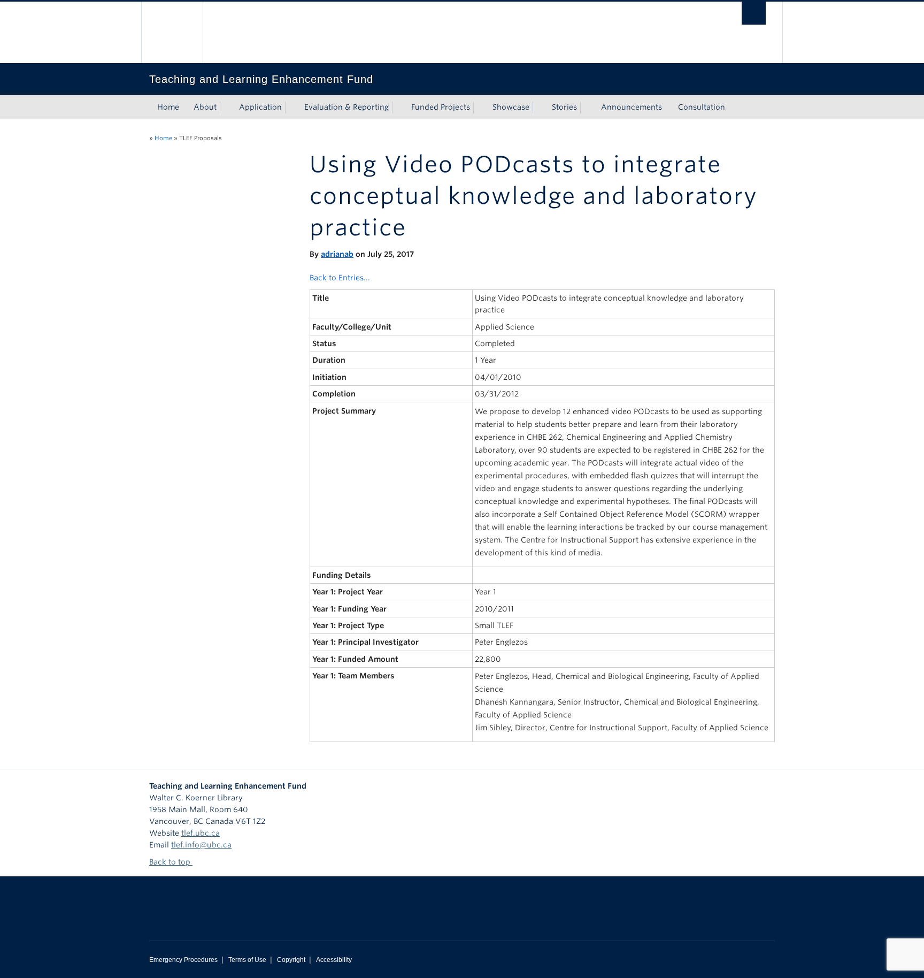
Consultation (701, 107)
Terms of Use (247, 960)
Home (168, 107)
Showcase (510, 107)
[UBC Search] (754, 13)
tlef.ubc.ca (200, 833)
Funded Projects (440, 107)
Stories (564, 107)
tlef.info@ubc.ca (201, 845)
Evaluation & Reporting (346, 107)
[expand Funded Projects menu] (479, 107)
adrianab (337, 254)
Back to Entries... (340, 277)
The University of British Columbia (172, 32)
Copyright (291, 960)
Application (260, 107)
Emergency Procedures (183, 960)
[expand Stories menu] (586, 107)
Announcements (631, 107)
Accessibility (334, 960)
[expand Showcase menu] (539, 107)
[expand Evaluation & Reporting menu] (398, 107)
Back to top (170, 862)
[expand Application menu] (291, 107)
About (205, 107)
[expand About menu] (226, 107)
